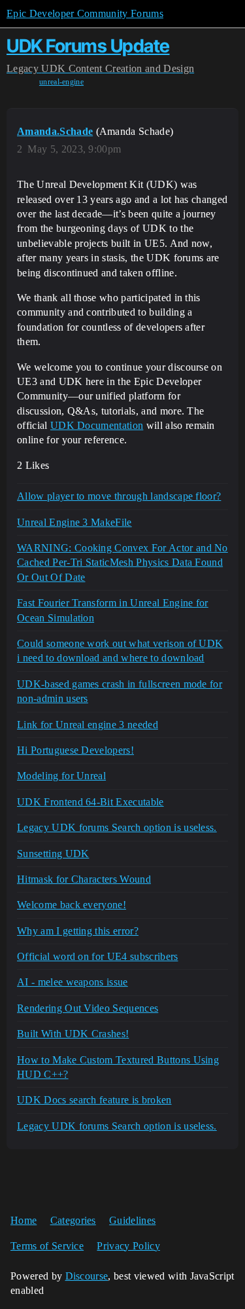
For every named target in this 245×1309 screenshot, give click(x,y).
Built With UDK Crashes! (73, 1033)
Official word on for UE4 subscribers (97, 956)
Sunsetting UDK (53, 853)
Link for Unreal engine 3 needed (87, 724)
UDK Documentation (96, 425)
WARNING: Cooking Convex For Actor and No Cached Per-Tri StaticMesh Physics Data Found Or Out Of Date (122, 562)
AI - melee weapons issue (72, 981)
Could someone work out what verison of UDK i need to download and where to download (120, 650)
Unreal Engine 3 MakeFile (74, 522)
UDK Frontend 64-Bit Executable (90, 801)
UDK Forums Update (88, 46)
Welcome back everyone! (71, 904)
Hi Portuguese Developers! (75, 750)
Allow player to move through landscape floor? (119, 496)
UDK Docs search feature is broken (94, 1099)
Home (23, 1220)
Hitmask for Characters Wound (84, 879)
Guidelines (132, 1220)
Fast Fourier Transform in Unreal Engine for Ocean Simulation (112, 610)
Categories (73, 1220)
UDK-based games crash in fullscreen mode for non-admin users (119, 691)
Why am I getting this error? (78, 930)
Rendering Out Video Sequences (87, 1008)
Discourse (86, 1275)
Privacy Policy (128, 1245)
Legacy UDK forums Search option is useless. (117, 827)
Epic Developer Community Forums (85, 13)
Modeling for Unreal (61, 775)
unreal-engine (61, 81)
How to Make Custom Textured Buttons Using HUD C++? (118, 1067)
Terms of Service (47, 1245)
